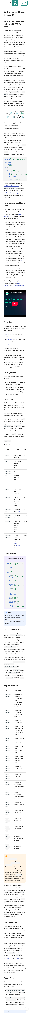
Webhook (9, 339)
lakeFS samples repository (11, 186)
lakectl (17, 958)
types (18, 511)
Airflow (8, 345)
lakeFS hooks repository (11, 193)
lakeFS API (10, 958)
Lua (7, 334)
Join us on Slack (15, 3)
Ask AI (25, 3)
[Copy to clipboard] (26, 158)
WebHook (16, 543)
